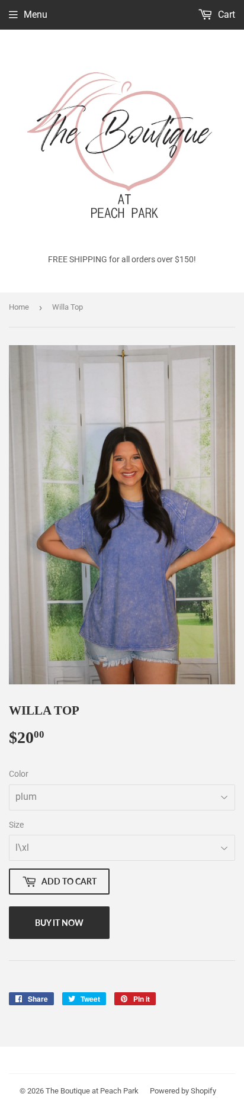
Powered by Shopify (183, 1090)
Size (16, 824)
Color (18, 774)
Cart (225, 14)
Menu (35, 14)
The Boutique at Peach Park (92, 1090)
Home (19, 307)
